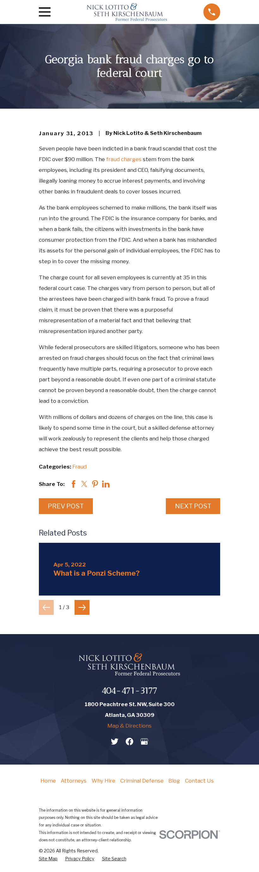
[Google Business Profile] (144, 741)
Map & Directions (129, 726)
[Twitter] (114, 741)
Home (48, 781)
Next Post (193, 506)
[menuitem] (48, 859)
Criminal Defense (142, 781)
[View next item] (82, 607)
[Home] (127, 12)
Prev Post (66, 506)
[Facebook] (129, 741)
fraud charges (124, 159)
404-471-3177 (129, 690)
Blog (174, 781)
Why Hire (103, 781)
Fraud (79, 466)
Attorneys (74, 781)
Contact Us (199, 781)
